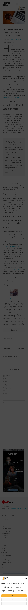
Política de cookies (9, 606)
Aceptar (14, 595)
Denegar (14, 599)
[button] (26, 578)
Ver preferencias (14, 603)
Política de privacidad (17, 606)
